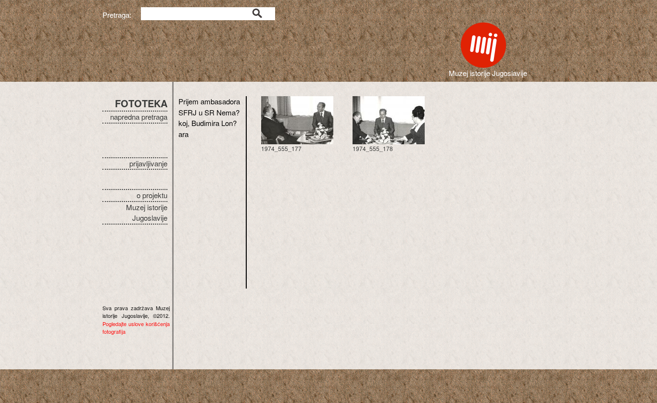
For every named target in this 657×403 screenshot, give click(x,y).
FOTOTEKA (141, 103)
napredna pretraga (138, 117)
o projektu (152, 195)
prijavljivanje (148, 163)
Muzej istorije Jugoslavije (146, 212)
